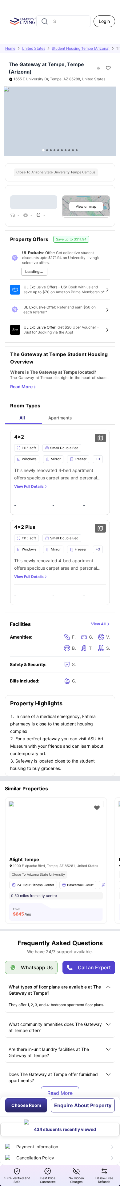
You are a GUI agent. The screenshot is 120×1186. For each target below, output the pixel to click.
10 (77, 150)
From (22, 911)
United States (33, 48)
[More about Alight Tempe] (56, 832)
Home (10, 48)
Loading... (34, 271)
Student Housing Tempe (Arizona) (81, 48)
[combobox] (63, 21)
